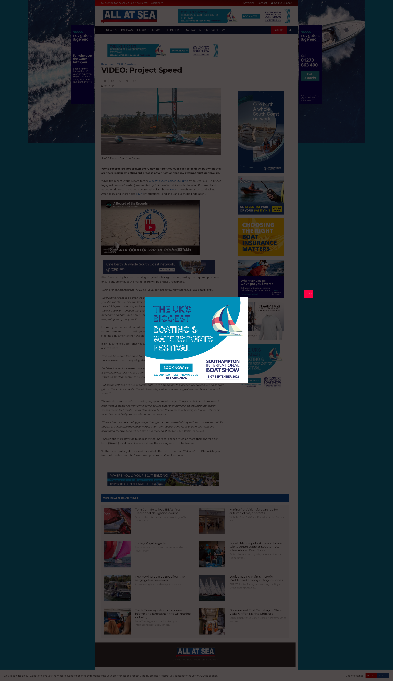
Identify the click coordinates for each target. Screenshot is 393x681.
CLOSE (308, 293)
